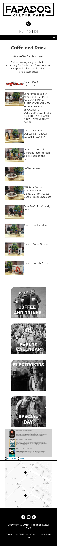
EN (36, 31)
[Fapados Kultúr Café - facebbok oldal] (23, 517)
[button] (11, 458)
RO (28, 31)
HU (21, 31)
